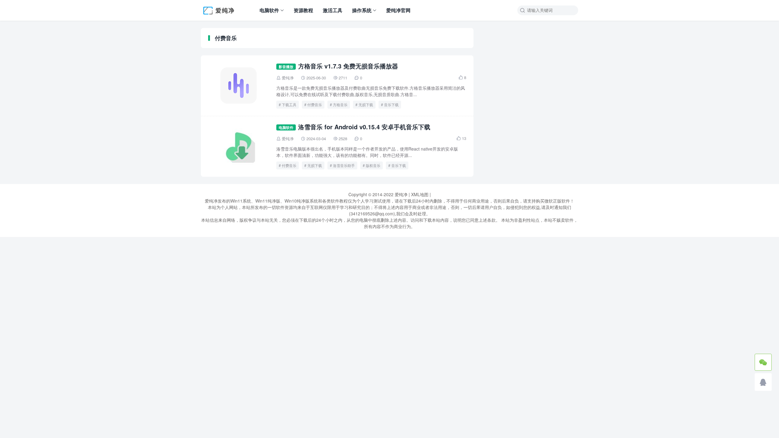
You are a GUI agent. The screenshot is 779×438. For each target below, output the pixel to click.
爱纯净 (288, 78)
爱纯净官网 (398, 10)
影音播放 (286, 66)
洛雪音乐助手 (344, 165)
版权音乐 (373, 165)
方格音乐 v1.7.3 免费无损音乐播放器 (348, 65)
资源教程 (303, 10)
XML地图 (419, 194)
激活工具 (332, 10)
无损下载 (365, 104)
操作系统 (362, 10)
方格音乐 (340, 104)
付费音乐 (314, 104)
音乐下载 (391, 104)
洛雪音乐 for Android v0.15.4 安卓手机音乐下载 (364, 126)
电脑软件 (269, 10)
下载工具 (289, 104)
